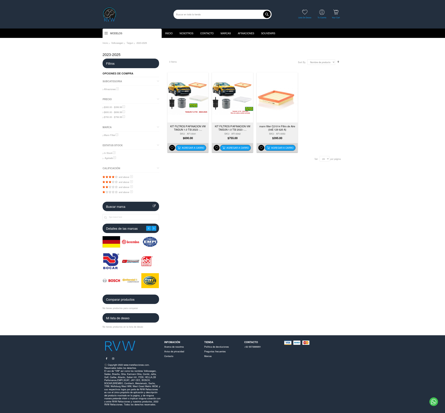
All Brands (154, 206)
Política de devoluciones (216, 346)
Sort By (302, 62)
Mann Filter (111, 135)
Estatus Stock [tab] (113, 145)
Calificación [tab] (111, 168)
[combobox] (222, 14)
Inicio (105, 43)
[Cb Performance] (130, 261)
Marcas (208, 356)
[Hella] (150, 280)
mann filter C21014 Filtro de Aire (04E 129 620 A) (277, 128)
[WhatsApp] (433, 401)
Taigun (130, 43)
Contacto (168, 356)
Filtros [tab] (110, 63)
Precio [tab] (107, 99)
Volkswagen (117, 43)
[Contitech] (130, 280)
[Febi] (150, 261)
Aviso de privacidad (174, 351)
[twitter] (113, 358)
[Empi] (150, 242)
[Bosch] (111, 280)
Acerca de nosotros (174, 346)
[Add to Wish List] (172, 148)
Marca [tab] (107, 127)
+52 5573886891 (252, 346)
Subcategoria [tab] (112, 81)
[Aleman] (111, 242)
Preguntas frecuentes (215, 351)
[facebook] (106, 358)
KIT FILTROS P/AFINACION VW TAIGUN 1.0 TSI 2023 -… (188, 128)
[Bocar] (111, 261)
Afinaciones (111, 89)
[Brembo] (130, 242)
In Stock (109, 153)
